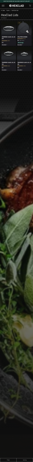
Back (4, 10)
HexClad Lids (15, 10)
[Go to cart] (30, 6)
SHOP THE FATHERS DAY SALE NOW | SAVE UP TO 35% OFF (16, 1)
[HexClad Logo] (16, 5)
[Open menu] (3, 5)
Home (8, 10)
